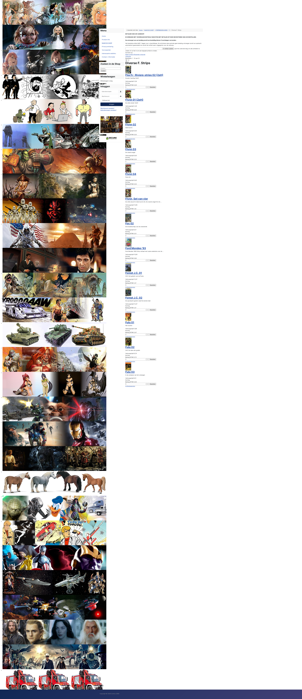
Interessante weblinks (109, 53)
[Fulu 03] (128, 366)
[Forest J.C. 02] (128, 292)
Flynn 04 (130, 174)
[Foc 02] (128, 218)
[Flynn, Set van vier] (128, 193)
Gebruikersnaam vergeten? (108, 110)
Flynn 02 (130, 124)
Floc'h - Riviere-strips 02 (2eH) (144, 75)
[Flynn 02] (128, 119)
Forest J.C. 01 (133, 272)
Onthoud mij (106, 100)
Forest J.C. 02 (133, 297)
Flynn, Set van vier (136, 198)
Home (104, 36)
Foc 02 (129, 223)
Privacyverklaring (107, 46)
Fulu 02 (129, 347)
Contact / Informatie (108, 57)
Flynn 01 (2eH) (134, 99)
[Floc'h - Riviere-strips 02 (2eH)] (128, 69)
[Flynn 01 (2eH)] (128, 94)
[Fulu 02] (128, 341)
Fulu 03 (130, 371)
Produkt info (106, 39)
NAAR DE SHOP (107, 43)
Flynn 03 (130, 149)
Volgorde (128, 56)
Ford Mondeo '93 (135, 248)
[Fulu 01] (128, 317)
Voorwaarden (106, 50)
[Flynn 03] (128, 143)
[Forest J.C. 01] (128, 267)
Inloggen (111, 104)
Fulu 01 (129, 322)
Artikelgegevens (130, 89)
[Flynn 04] (128, 168)
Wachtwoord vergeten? (107, 108)
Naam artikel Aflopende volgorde (135, 54)
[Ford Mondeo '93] (128, 242)
